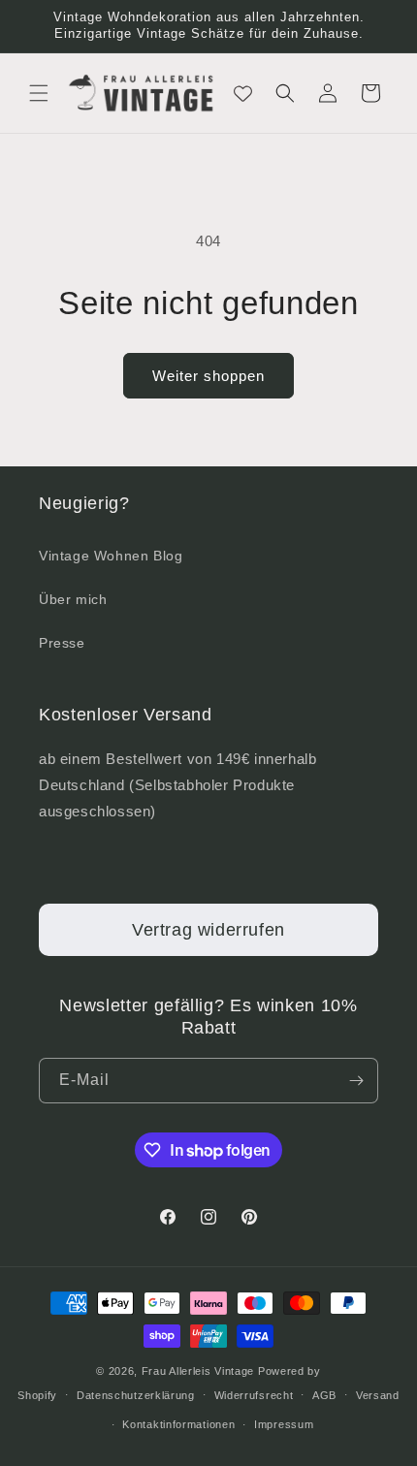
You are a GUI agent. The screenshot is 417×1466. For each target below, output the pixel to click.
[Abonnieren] (356, 1080)
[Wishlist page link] (243, 93)
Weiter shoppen (208, 375)
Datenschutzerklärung (136, 1395)
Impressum (283, 1424)
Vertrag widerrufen (208, 930)
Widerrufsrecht (254, 1395)
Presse (62, 643)
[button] (38, 93)
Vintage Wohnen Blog (110, 555)
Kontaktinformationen (178, 1424)
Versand (378, 1395)
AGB (324, 1395)
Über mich (73, 599)
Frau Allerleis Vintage (198, 1371)
